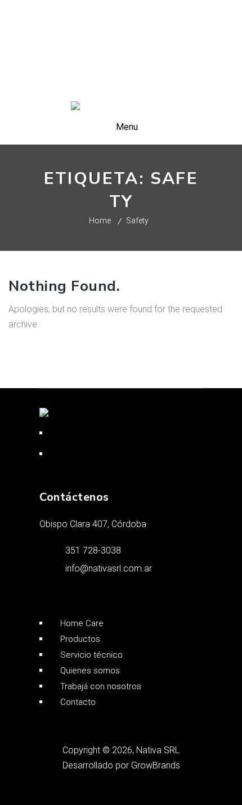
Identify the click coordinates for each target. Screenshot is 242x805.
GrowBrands (155, 765)
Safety (137, 220)
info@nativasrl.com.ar (108, 568)
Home (100, 220)
